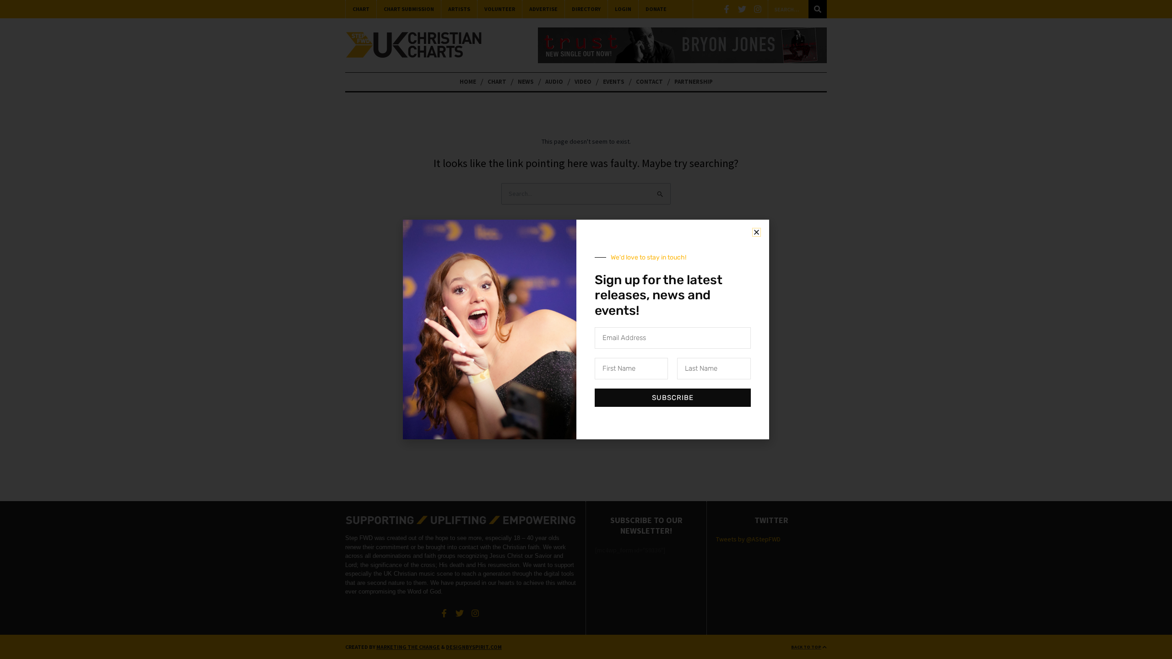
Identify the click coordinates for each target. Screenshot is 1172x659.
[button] (756, 232)
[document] (586, 329)
